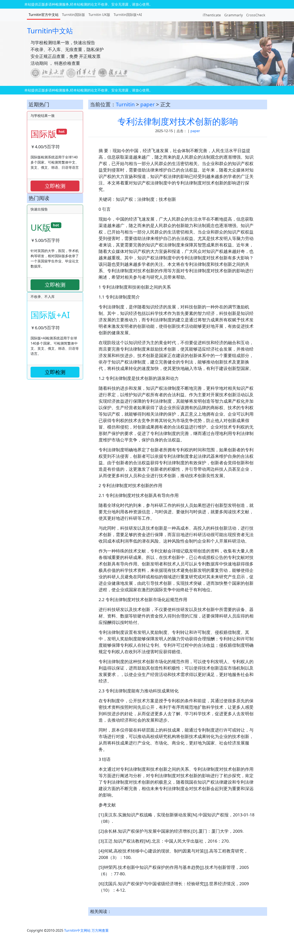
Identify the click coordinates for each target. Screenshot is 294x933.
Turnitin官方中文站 (44, 14)
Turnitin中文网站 (77, 930)
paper (147, 104)
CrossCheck (255, 15)
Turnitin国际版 (73, 14)
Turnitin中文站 (50, 30)
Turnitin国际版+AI (128, 14)
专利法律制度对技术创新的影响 (178, 121)
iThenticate (212, 15)
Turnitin (125, 104)
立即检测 (55, 185)
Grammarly (233, 15)
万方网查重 (100, 930)
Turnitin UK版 (99, 14)
